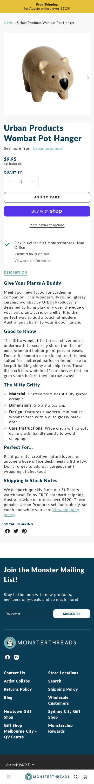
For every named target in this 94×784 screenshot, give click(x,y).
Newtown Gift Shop (18, 714)
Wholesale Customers (58, 700)
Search (54, 681)
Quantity (13, 172)
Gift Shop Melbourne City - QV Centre (20, 731)
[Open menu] (8, 777)
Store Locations (63, 672)
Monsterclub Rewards (60, 728)
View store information (32, 261)
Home (8, 23)
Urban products (48, 148)
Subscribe (71, 614)
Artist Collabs (17, 681)
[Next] (87, 77)
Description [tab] (15, 272)
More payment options (46, 225)
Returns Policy (18, 689)
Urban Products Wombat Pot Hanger (46, 23)
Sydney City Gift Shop (64, 714)
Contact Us (14, 672)
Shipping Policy (63, 689)
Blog (8, 697)
